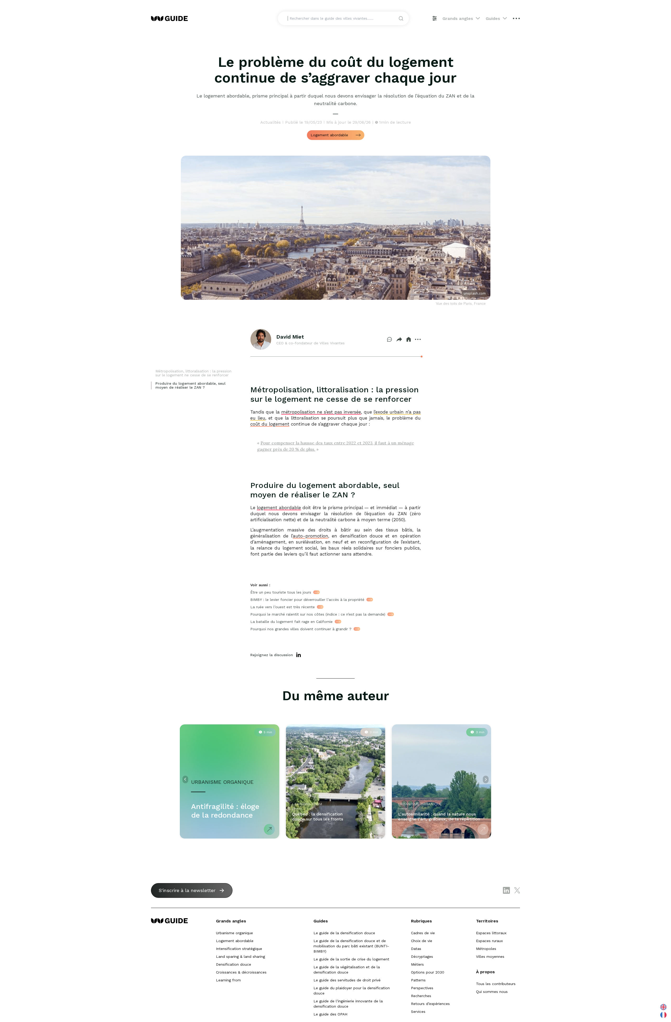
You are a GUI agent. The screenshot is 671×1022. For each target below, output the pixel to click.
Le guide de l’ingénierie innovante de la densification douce (348, 1003)
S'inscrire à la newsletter (187, 890)
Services (418, 1011)
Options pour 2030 (427, 972)
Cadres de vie (423, 933)
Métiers (417, 964)
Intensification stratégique (239, 949)
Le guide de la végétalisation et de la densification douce (346, 969)
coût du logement (269, 424)
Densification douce (233, 964)
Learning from (228, 980)
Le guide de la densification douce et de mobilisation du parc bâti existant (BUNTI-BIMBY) (351, 946)
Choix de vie (421, 941)
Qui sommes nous (492, 992)
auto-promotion (310, 536)
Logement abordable (234, 941)
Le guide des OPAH (330, 1014)
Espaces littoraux (491, 933)
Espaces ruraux (489, 941)
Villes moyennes (490, 956)
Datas (416, 949)
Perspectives (422, 988)
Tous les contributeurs (496, 984)
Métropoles (486, 949)
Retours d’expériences (430, 1004)
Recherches (421, 996)
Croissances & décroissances (241, 972)
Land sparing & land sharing (240, 956)
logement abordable (279, 507)
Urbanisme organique (234, 933)
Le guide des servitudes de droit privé (347, 980)
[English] (663, 1007)
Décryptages (422, 956)
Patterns (418, 980)
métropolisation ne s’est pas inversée (321, 412)
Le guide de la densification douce (344, 933)
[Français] (663, 1015)
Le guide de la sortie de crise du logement (351, 959)
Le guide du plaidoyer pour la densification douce (351, 990)
